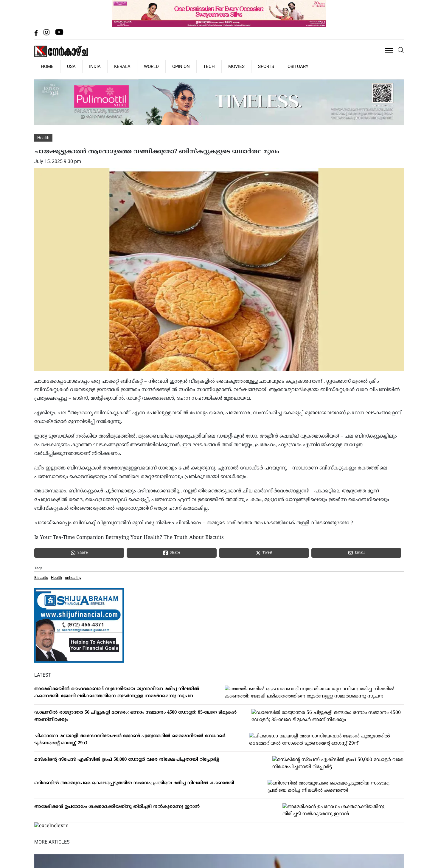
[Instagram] (47, 34)
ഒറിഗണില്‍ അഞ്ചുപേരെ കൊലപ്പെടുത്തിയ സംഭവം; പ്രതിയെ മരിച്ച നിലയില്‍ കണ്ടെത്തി (134, 782)
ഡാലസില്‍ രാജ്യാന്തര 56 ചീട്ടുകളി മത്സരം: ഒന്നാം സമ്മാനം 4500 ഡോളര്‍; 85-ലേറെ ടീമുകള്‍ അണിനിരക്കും (135, 715)
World (129, 66)
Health (43, 137)
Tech (176, 66)
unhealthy (73, 577)
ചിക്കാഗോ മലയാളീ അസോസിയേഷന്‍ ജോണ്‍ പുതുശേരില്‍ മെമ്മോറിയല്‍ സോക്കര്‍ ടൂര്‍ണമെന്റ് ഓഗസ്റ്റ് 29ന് (130, 739)
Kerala (104, 66)
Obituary (250, 66)
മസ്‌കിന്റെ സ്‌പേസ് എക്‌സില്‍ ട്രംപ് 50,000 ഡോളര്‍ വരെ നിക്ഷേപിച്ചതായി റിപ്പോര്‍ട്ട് (126, 759)
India (82, 66)
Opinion (153, 66)
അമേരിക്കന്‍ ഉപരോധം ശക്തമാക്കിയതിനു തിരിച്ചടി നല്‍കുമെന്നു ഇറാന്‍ (117, 806)
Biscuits (41, 577)
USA (64, 66)
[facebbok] (36, 34)
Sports (223, 66)
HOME (45, 66)
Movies (198, 66)
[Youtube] (59, 34)
